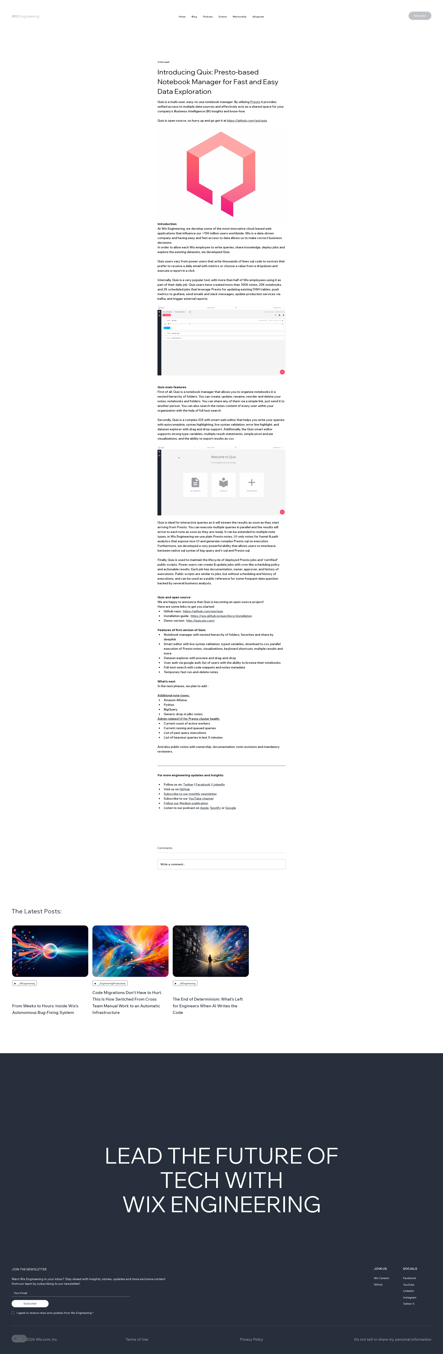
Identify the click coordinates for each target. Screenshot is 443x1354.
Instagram (409, 1297)
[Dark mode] (23, 1338)
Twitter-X (408, 1303)
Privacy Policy (251, 1339)
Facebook (409, 1278)
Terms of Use (137, 1339)
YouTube (408, 1284)
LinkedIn (408, 1291)
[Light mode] (15, 1338)
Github (378, 1284)
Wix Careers (381, 1278)
